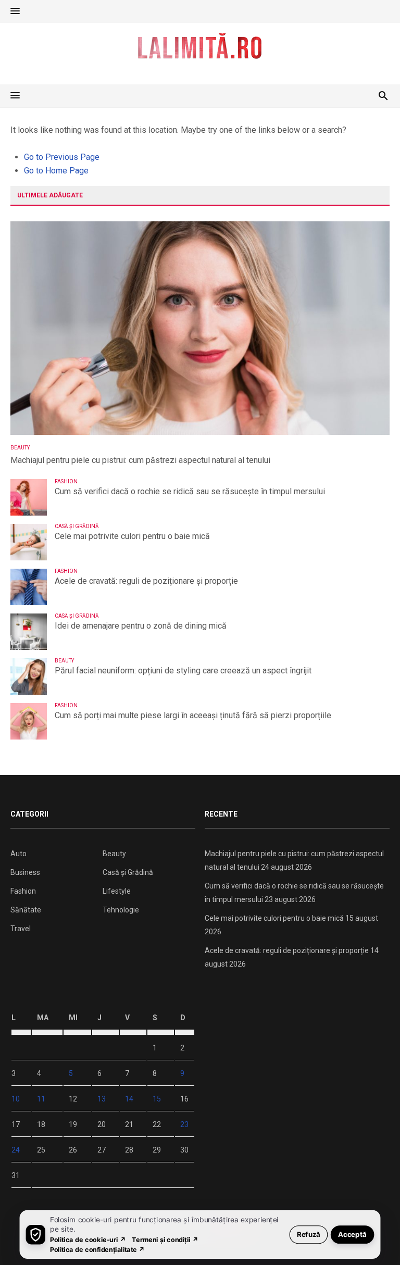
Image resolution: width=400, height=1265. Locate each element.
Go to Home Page (56, 171)
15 (157, 1099)
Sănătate (25, 910)
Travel (20, 928)
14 (129, 1099)
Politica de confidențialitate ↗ (97, 1249)
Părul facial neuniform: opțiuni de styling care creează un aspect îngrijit (183, 670)
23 (184, 1124)
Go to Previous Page (61, 157)
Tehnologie (121, 910)
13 (101, 1099)
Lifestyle (117, 891)
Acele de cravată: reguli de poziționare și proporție (146, 581)
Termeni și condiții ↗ (165, 1239)
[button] (15, 11)
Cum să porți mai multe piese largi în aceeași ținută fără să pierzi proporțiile (193, 715)
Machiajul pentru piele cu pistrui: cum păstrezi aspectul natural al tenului (140, 460)
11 (41, 1099)
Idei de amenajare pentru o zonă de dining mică (141, 626)
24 (15, 1150)
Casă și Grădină (77, 526)
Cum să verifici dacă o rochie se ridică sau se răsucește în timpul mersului (190, 491)
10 (15, 1099)
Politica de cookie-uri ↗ (88, 1239)
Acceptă (352, 1234)
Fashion (66, 481)
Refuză (308, 1234)
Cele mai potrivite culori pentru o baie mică (132, 536)
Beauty (20, 447)
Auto (18, 853)
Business (25, 872)
